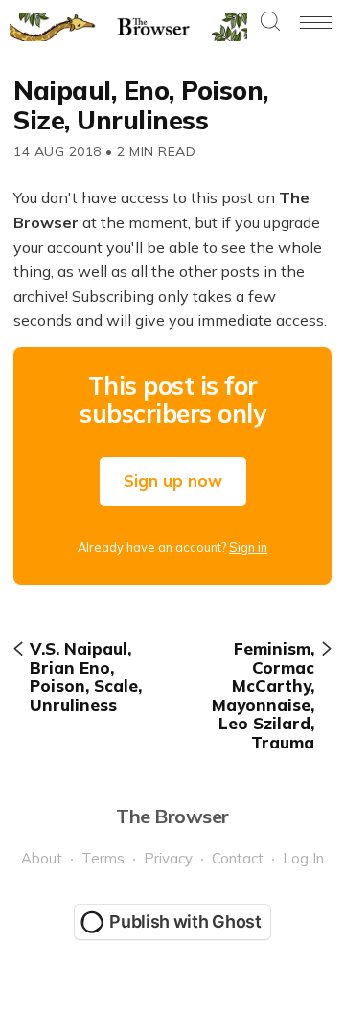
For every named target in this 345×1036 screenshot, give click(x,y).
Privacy (168, 858)
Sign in (248, 547)
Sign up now (173, 481)
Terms (103, 858)
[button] (270, 22)
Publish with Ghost (185, 921)
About (41, 858)
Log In (303, 858)
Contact (238, 858)
